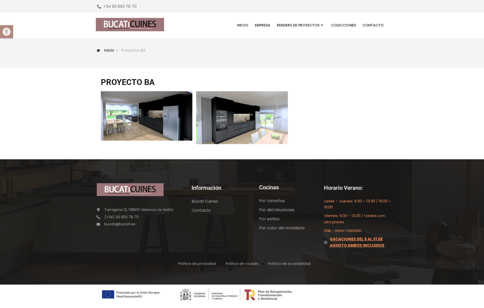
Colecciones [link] (343, 25)
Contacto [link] (373, 25)
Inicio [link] (242, 25)
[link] (6, 31)
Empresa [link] (262, 25)
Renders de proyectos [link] (298, 25)
